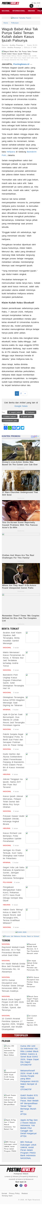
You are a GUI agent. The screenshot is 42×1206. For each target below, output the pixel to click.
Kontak (4, 1193)
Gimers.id (20, 1179)
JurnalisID (12, 1179)
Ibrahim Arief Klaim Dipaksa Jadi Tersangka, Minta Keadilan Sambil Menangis (12, 638)
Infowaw (15, 1176)
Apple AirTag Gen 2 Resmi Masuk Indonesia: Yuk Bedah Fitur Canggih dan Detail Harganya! (29, 1127)
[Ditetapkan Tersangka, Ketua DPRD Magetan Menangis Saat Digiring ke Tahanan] (32, 702)
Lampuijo (8, 1176)
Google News (21, 406)
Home (6, 23)
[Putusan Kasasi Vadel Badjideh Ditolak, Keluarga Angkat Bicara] (32, 820)
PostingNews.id (21, 64)
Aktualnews (32, 1176)
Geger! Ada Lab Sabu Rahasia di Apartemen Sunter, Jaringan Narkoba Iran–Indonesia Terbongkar (13, 872)
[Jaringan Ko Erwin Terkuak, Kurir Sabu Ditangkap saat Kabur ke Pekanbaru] (32, 854)
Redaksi (25, 1193)
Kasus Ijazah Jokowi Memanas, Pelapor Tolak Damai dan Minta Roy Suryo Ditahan (13, 801)
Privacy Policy (14, 1193)
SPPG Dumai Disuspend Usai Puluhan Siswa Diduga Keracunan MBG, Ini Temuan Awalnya (13, 985)
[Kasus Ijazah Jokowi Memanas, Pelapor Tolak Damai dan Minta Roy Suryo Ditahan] (32, 800)
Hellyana (11, 152)
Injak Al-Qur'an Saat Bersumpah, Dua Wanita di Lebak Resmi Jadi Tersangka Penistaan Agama (13, 719)
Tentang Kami (7, 1196)
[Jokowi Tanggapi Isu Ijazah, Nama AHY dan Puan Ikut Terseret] (32, 783)
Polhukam (15, 23)
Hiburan (31, 11)
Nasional (6, 11)
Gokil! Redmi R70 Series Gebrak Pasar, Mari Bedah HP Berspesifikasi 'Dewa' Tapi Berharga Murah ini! (29, 1103)
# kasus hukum (10, 416)
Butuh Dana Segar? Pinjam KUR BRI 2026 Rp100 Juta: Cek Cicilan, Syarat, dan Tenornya (13, 1004)
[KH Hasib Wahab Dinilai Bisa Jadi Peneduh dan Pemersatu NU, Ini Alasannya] (33, 965)
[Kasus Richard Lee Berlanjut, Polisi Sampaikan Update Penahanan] (32, 837)
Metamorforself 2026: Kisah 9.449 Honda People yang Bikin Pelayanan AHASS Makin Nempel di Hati (29, 1078)
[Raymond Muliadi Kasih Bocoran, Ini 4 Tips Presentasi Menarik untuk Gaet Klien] (33, 949)
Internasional (18, 11)
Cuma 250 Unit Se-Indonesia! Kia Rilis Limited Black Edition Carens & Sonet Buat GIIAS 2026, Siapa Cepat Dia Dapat (29, 1054)
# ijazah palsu (26, 416)
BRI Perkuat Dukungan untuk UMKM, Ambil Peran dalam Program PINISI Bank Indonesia (28, 1149)
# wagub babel (15, 412)
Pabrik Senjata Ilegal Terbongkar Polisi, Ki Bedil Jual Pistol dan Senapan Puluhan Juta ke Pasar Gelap (13, 739)
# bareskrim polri (10, 420)
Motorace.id (29, 1179)
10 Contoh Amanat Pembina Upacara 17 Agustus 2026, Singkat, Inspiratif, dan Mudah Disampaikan (13, 1024)
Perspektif (23, 1176)
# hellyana (30, 412)
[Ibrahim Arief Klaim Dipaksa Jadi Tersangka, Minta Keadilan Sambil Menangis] (32, 637)
